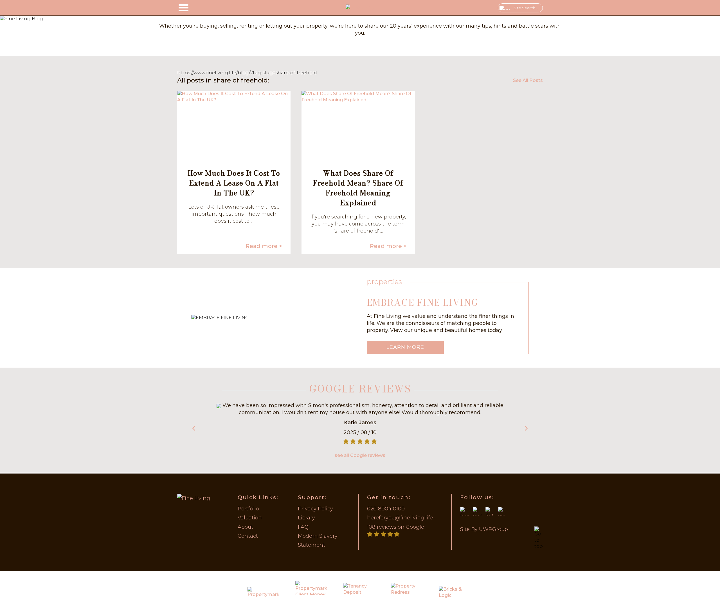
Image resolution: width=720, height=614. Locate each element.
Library (306, 518)
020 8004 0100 (386, 509)
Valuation (250, 518)
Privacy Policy (315, 509)
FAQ (303, 527)
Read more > (264, 246)
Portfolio (248, 509)
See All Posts (528, 80)
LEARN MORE (405, 347)
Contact (248, 536)
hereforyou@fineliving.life (400, 518)
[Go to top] (538, 538)
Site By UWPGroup (484, 529)
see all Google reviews (360, 455)
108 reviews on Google (395, 527)
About (245, 527)
